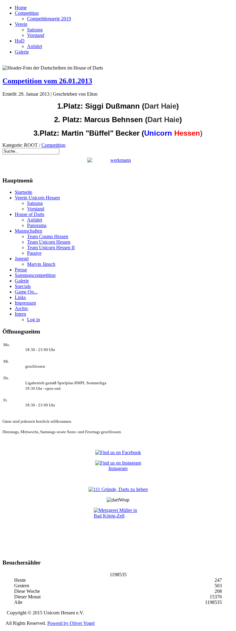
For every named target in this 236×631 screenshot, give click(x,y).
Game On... (26, 291)
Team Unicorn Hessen (48, 242)
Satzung (35, 29)
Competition (27, 13)
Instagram (118, 468)
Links (20, 297)
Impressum (25, 303)
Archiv (21, 308)
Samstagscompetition (35, 275)
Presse (21, 269)
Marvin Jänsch (41, 264)
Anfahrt (34, 46)
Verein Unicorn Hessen (37, 197)
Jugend (22, 258)
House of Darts (29, 214)
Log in (33, 319)
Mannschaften (28, 231)
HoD (20, 40)
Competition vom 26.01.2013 (47, 81)
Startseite (23, 192)
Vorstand (35, 35)
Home (21, 7)
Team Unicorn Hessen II (51, 247)
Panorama (36, 225)
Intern (20, 314)
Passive (34, 253)
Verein (21, 24)
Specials (23, 286)
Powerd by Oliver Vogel (71, 623)
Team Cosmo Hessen (47, 236)
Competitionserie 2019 (49, 18)
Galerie (22, 51)
